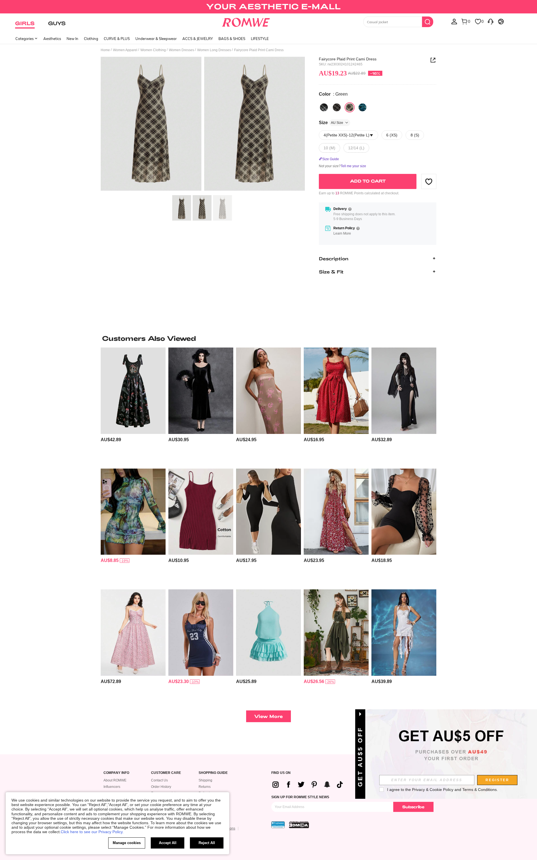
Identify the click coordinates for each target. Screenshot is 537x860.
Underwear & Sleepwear (156, 38)
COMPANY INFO (116, 773)
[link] (268, 6)
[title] (268, 338)
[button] (428, 181)
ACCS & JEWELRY (197, 38)
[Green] (350, 107)
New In (72, 38)
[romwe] (246, 21)
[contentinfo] (111, 440)
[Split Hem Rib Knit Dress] (200, 512)
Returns (205, 787)
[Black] (324, 107)
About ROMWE (114, 780)
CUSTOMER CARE (166, 773)
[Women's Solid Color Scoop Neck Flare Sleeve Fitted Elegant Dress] (200, 391)
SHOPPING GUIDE (213, 773)
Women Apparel (125, 50)
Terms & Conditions (479, 789)
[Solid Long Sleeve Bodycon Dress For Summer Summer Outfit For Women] (268, 512)
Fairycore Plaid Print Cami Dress (347, 59)
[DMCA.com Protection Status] (299, 824)
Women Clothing (153, 50)
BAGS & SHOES (231, 38)
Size (331, 122)
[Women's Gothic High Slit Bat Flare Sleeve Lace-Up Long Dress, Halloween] (403, 391)
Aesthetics (52, 38)
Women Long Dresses (214, 50)
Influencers (111, 787)
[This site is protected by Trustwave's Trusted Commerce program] (278, 824)
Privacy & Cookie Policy (432, 789)
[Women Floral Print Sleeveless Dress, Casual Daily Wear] (268, 391)
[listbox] (454, 21)
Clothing (91, 38)
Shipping (205, 780)
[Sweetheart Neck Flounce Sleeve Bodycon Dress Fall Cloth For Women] (403, 512)
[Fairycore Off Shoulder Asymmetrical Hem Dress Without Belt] (336, 632)
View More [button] (268, 716)
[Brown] (337, 107)
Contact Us (159, 780)
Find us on (281, 773)
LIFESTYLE (260, 38)
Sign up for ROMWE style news (300, 797)
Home (105, 50)
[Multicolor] (362, 107)
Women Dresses (181, 50)
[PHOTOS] (203, 124)
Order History (161, 787)
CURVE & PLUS (117, 38)
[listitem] (133, 406)
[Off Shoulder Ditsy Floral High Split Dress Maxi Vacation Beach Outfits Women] (336, 512)
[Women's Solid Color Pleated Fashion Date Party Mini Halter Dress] (268, 632)
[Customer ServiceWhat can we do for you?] (490, 21)
